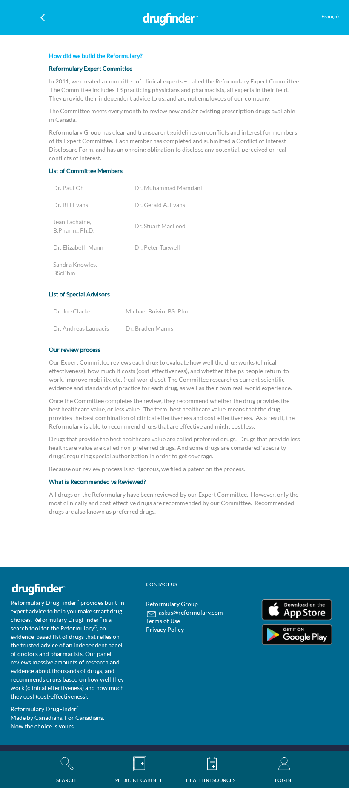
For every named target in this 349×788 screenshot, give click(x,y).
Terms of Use (163, 620)
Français (330, 16)
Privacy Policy (165, 629)
